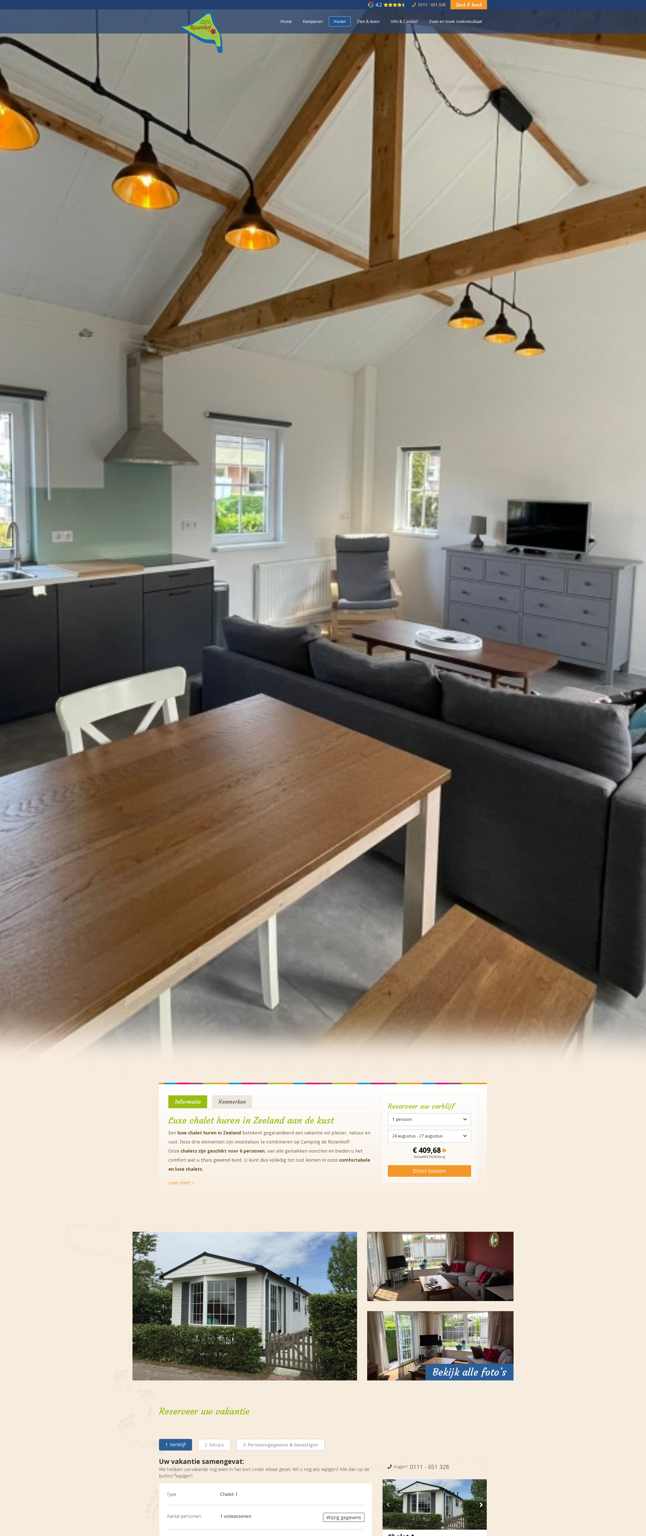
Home (286, 21)
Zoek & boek (468, 5)
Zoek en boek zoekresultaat (455, 21)
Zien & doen (368, 21)
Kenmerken (232, 1101)
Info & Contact (404, 21)
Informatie (188, 1101)
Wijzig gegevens (343, 1517)
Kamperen (312, 21)
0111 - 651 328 (429, 1466)
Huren (340, 21)
